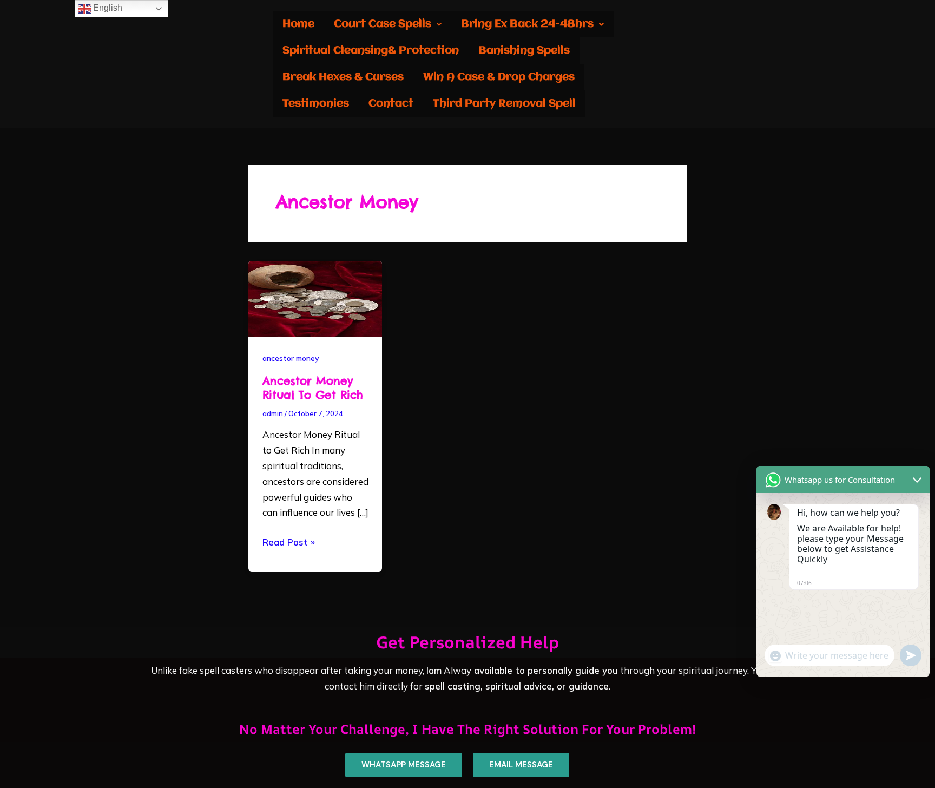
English (106, 7)
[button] (387, 24)
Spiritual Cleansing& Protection (370, 50)
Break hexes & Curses (343, 77)
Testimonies (315, 103)
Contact (390, 103)
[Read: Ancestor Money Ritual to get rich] (315, 297)
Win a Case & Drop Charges (499, 77)
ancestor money (290, 358)
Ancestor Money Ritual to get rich (312, 388)
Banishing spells (524, 50)
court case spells (382, 24)
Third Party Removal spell (504, 103)
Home (298, 24)
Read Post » (288, 541)
